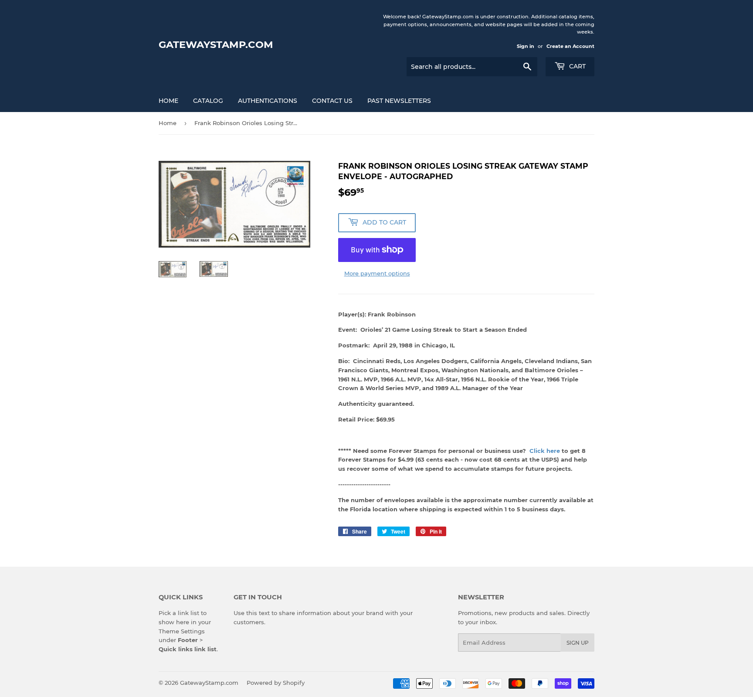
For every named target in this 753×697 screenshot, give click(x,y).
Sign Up (577, 642)
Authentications (267, 101)
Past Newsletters (399, 101)
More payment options (377, 273)
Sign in (525, 46)
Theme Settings (182, 631)
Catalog (208, 101)
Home (168, 101)
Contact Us (332, 101)
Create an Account (570, 46)
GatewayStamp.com (216, 44)
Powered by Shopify (276, 682)
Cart (576, 66)
